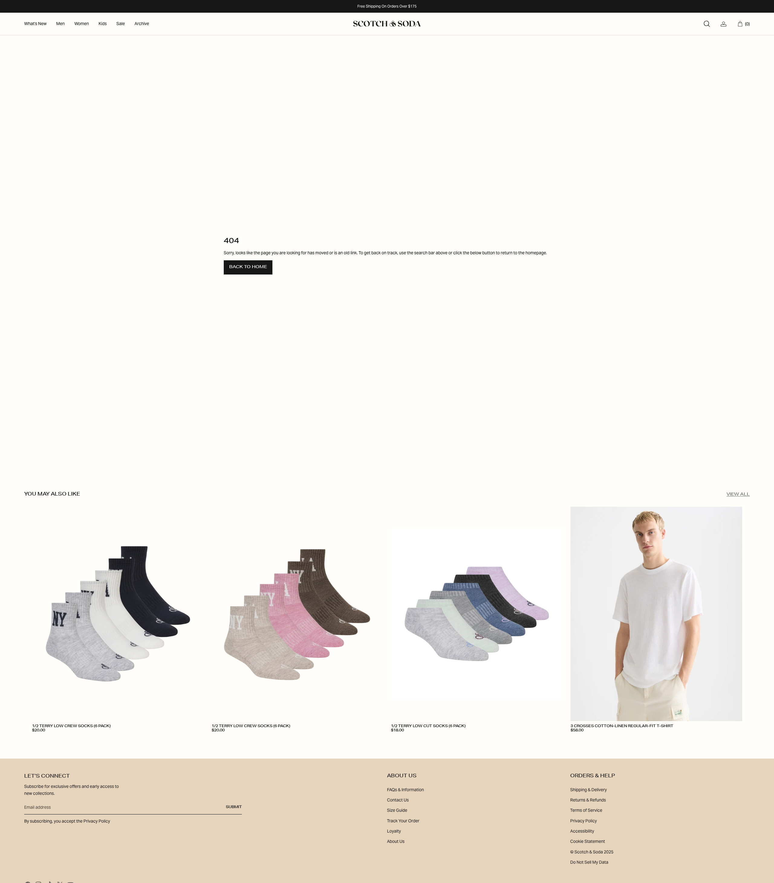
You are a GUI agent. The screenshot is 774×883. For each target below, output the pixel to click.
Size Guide (397, 810)
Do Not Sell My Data (589, 862)
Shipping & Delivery (588, 789)
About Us (396, 841)
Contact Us (398, 800)
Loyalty (394, 831)
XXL (633, 739)
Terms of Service (586, 810)
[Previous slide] (41, 614)
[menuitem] (35, 24)
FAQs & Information (405, 789)
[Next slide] (195, 614)
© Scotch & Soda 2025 (591, 852)
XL (617, 739)
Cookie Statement (587, 841)
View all (738, 495)
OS (38, 739)
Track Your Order (403, 821)
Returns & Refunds (588, 800)
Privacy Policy (583, 821)
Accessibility (582, 831)
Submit (234, 807)
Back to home (248, 267)
